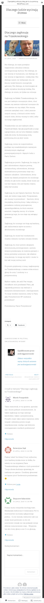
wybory (22, 341)
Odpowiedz (9, 439)
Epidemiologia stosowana (13, 376)
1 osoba (18, 484)
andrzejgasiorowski (28, 58)
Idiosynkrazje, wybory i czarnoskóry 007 (31, 377)
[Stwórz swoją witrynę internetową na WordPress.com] (22, 2)
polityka (24, 338)
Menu (23, 22)
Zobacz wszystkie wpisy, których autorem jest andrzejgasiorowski (26, 361)
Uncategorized (11, 341)
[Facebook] (20, 585)
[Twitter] (25, 585)
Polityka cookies (28, 594)
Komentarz (31, 572)
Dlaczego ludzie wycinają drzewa (22, 11)
